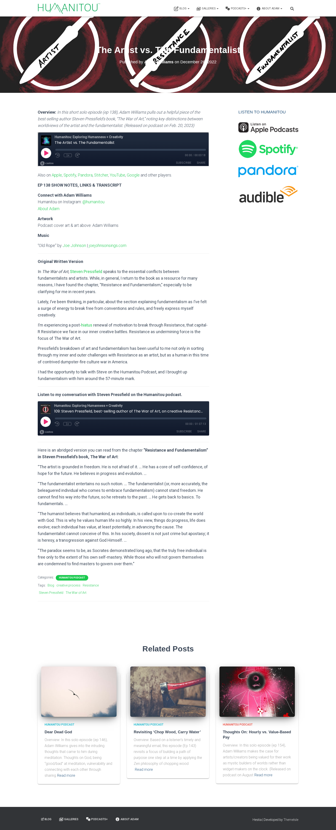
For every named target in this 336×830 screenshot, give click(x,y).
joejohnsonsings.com (107, 245)
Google (133, 175)
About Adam (271, 8)
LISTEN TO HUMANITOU (262, 112)
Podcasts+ (239, 8)
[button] (188, 8)
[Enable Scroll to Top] (327, 821)
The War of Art (76, 592)
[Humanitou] (69, 8)
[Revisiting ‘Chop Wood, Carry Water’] (168, 691)
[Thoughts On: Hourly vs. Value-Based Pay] (257, 691)
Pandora (85, 175)
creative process (68, 585)
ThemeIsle (290, 820)
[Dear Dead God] (79, 691)
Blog (183, 8)
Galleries (209, 8)
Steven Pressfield (86, 271)
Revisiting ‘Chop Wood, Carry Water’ (167, 732)
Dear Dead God (58, 732)
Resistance (91, 585)
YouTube (117, 175)
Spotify (70, 175)
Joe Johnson (74, 245)
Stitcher (101, 175)
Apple (57, 175)
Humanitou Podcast (72, 577)
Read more (66, 775)
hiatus (86, 325)
